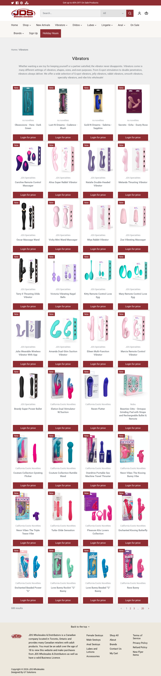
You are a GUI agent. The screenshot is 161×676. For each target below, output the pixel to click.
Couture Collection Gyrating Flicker (28, 472)
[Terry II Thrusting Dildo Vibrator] (28, 270)
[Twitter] (12, 2)
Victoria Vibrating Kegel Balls (63, 293)
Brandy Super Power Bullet (28, 406)
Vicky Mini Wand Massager (63, 237)
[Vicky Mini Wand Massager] (63, 216)
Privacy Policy (140, 643)
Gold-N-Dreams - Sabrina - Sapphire (98, 124)
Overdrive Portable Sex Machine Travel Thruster (98, 472)
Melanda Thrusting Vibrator (133, 180)
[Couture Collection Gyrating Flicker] (28, 449)
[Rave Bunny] (133, 564)
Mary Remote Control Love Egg (133, 293)
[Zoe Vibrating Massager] (133, 216)
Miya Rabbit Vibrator (98, 237)
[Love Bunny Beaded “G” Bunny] (98, 564)
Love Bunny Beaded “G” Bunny (98, 587)
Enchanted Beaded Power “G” (28, 587)
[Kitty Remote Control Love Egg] (98, 270)
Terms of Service (137, 637)
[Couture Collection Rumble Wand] (63, 449)
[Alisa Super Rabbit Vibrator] (63, 158)
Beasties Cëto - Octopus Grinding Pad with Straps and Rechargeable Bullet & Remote (133, 411)
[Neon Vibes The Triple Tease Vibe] (28, 506)
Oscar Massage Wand (28, 237)
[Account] (139, 13)
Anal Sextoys (93, 644)
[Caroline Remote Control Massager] (28, 158)
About (113, 639)
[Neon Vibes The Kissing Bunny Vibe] (133, 449)
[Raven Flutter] (98, 385)
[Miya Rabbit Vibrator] (98, 216)
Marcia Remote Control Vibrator (133, 351)
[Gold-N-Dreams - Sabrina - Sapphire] (98, 101)
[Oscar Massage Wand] (28, 216)
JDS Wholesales (36, 669)
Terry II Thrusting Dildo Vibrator (28, 293)
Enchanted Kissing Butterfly (133, 528)
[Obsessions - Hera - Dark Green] (28, 101)
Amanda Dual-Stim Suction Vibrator (63, 351)
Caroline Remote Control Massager (28, 182)
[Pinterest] (21, 2)
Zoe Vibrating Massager (133, 237)
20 (142, 608)
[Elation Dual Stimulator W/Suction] (63, 385)
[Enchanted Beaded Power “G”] (28, 564)
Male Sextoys (93, 639)
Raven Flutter (98, 406)
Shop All (114, 635)
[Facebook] (17, 2)
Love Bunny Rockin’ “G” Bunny (63, 587)
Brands (113, 644)
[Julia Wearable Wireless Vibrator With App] (28, 327)
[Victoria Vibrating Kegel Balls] (63, 270)
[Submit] (129, 13)
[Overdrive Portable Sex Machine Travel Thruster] (98, 449)
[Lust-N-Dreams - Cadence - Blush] (63, 101)
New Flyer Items (138, 653)
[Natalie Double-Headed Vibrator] (98, 158)
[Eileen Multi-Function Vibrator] (98, 327)
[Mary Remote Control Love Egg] (133, 270)
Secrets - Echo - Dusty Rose (133, 122)
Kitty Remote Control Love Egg (98, 293)
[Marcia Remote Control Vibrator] (133, 327)
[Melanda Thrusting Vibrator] (133, 158)
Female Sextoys (94, 635)
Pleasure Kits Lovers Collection (98, 530)
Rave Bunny (133, 585)
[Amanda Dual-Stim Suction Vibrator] (63, 327)
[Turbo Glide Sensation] (63, 506)
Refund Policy (140, 647)
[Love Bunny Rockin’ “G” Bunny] (63, 564)
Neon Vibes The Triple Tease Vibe (28, 530)
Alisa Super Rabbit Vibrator (63, 180)
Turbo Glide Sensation (63, 528)
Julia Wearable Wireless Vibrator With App (28, 351)
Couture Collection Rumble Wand (63, 472)
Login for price (28, 137)
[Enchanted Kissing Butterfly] (133, 506)
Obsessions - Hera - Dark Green (28, 124)
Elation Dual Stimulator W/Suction (63, 408)
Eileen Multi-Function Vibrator (98, 351)
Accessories (93, 656)
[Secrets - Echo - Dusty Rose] (133, 101)
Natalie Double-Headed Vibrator (98, 182)
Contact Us (116, 648)
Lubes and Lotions (91, 650)
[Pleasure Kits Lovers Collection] (98, 506)
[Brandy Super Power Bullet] (28, 385)
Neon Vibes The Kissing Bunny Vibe (133, 472)
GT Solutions (29, 672)
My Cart (114, 653)
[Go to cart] (146, 13)
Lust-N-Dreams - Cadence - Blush (63, 124)
